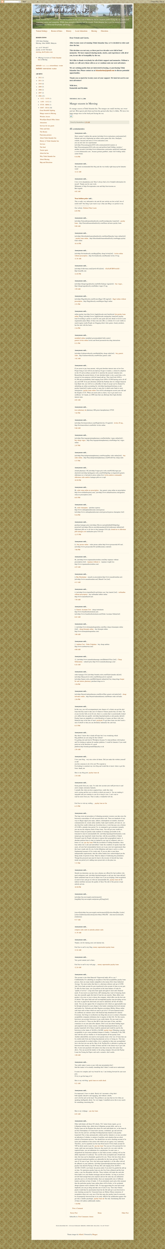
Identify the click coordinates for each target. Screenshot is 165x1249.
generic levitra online (82, 340)
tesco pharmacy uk (80, 410)
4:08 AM (77, 649)
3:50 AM (77, 289)
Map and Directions (46, 162)
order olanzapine (82, 508)
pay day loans (88, 842)
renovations (47, 68)
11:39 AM (78, 933)
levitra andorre (109, 475)
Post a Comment (77, 1208)
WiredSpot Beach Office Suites (49, 119)
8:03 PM (77, 497)
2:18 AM (77, 776)
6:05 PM (77, 211)
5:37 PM (77, 461)
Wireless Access (45, 116)
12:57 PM (78, 534)
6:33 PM (77, 806)
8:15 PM (77, 725)
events (47, 65)
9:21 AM (77, 1083)
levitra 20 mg (118, 423)
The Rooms (43, 132)
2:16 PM (77, 328)
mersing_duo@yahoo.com (44, 52)
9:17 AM (77, 920)
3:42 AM (77, 358)
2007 (40, 93)
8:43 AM (77, 617)
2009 (40, 87)
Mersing (94, 31)
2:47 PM (77, 445)
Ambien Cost (80, 644)
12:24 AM (78, 950)
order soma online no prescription (88, 490)
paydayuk (100, 720)
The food (43, 147)
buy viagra (118, 284)
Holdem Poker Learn (90, 208)
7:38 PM (77, 1204)
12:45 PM (78, 274)
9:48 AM (77, 428)
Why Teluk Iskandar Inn (47, 156)
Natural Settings (41, 31)
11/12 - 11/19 (44, 98)
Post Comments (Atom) (85, 1216)
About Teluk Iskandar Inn (48, 138)
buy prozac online (82, 544)
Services (42, 144)
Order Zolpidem (91, 644)
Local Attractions (81, 31)
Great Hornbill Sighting (47, 110)
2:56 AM (77, 749)
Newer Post (73, 1213)
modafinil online (80, 338)
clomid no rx (115, 529)
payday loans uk (94, 773)
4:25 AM (77, 567)
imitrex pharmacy (85, 681)
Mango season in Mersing (48, 113)
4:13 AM (77, 582)
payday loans (108, 1030)
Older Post (125, 1213)
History (68, 31)
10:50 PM (78, 480)
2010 (40, 84)
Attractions (43, 122)
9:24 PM (77, 515)
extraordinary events (56, 65)
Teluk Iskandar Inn (64, 12)
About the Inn (44, 153)
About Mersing (44, 159)
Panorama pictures (46, 135)
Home (100, 1213)
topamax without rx (93, 562)
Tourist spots (44, 150)
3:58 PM (77, 684)
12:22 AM (78, 172)
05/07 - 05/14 (44, 108)
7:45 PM (77, 413)
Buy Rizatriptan (81, 577)
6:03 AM (77, 1114)
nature (39, 68)
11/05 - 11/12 (44, 102)
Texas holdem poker (81, 198)
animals (39, 65)
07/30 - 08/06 (44, 105)
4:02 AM (77, 191)
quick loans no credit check (97, 1080)
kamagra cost (82, 531)
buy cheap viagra (80, 440)
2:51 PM (77, 304)
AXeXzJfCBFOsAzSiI (112, 268)
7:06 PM (77, 550)
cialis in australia (89, 930)
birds (44, 65)
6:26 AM (77, 664)
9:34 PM (77, 157)
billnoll (81, 1234)
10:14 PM (78, 243)
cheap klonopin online (86, 629)
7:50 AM (77, 600)
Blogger (94, 1234)
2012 (40, 77)
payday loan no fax (101, 803)
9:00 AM (77, 226)
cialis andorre (85, 477)
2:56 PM (77, 699)
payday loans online (82, 238)
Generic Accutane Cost (83, 609)
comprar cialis (79, 930)
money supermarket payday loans (103, 947)
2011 (40, 80)
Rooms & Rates (56, 31)
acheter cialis (99, 930)
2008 (40, 90)
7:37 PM (77, 863)
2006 (40, 96)
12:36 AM (78, 259)
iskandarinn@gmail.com (105, 70)
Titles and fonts (45, 129)
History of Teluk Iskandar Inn (49, 141)
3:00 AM (77, 634)
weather (54, 68)
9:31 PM (77, 343)
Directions (104, 31)
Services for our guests (47, 126)
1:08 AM (77, 1055)
